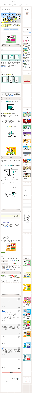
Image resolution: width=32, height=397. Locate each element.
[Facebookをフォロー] (13, 263)
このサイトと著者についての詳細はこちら (13, 268)
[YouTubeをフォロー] (14, 263)
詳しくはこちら (11, 95)
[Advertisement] (11, 289)
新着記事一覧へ (29, 183)
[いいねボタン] (2, 256)
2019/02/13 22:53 (3, 348)
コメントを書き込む (11, 372)
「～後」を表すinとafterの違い (6, 226)
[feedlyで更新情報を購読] (15, 263)
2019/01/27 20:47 (3, 311)
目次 (10, 29)
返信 (19, 307)
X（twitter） (8, 269)
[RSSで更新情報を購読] (16, 263)
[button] (19, 260)
